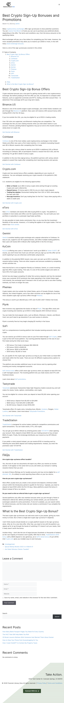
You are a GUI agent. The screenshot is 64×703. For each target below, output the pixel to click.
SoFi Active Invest (8, 371)
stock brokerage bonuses (15, 44)
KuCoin (13, 67)
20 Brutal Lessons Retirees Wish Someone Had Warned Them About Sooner (28, 637)
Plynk (13, 71)
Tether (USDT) (52, 250)
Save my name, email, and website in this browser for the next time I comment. (31, 597)
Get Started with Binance (10, 132)
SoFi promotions (20, 379)
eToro (13, 63)
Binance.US (15, 56)
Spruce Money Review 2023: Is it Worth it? (19, 547)
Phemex (13, 69)
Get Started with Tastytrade (11, 415)
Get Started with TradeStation (12, 450)
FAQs (8, 82)
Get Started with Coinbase (11, 164)
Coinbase (14, 58)
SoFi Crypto (53, 336)
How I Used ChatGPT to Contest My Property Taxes (19, 643)
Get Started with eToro (10, 229)
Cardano (44, 409)
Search (4, 613)
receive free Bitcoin (14, 31)
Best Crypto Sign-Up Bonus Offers (18, 54)
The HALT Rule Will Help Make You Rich (15, 634)
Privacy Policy (41, 683)
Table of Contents (10, 52)
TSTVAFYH (45, 431)
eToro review (14, 224)
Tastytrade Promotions (37, 411)
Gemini (13, 65)
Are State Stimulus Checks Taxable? (17, 549)
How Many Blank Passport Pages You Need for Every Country (23, 631)
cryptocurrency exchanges (15, 29)
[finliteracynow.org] (17, 4)
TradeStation (15, 78)
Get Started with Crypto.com (12, 203)
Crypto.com (15, 61)
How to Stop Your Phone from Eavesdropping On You (20, 640)
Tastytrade (14, 75)
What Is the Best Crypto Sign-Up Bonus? (20, 84)
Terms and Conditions (55, 683)
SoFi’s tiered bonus (42, 537)
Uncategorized (10, 544)
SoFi (12, 73)
